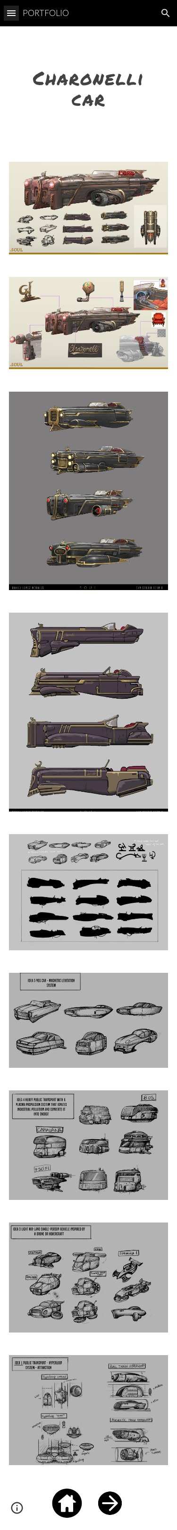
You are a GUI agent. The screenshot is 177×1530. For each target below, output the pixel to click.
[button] (11, 13)
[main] (89, 88)
